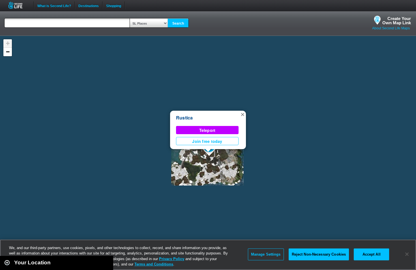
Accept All (372, 254)
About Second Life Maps (391, 28)
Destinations (88, 5)
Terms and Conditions (153, 264)
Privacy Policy (171, 259)
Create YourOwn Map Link (396, 20)
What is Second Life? (54, 5)
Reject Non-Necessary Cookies (319, 254)
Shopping (113, 5)
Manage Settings (266, 254)
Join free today (207, 141)
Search (178, 23)
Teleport (207, 130)
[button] (242, 114)
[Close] (407, 254)
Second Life (18, 5)
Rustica (184, 117)
